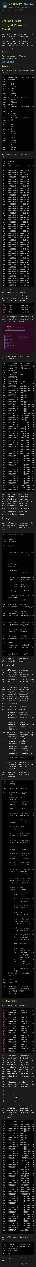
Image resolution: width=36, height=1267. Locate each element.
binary (19, 70)
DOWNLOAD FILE (8, 62)
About (31, 4)
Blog (26, 4)
